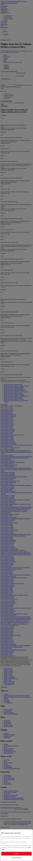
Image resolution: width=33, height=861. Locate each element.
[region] (16, 845)
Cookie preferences (16, 857)
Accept (16, 853)
